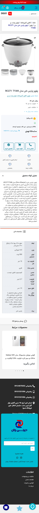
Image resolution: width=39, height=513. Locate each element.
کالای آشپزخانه (26, 22)
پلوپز (31, 25)
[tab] (19, 231)
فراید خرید (20, 148)
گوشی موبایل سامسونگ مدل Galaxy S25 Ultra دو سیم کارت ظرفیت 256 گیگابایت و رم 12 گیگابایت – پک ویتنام (20, 358)
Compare (34, 37)
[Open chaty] (6, 507)
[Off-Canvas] (36, 8)
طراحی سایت (29, 462)
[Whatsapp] (17, 458)
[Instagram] (21, 458)
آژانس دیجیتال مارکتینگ (15, 462)
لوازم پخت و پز (12, 96)
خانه (34, 22)
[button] (2, 349)
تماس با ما (30, 148)
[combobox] (24, 13)
